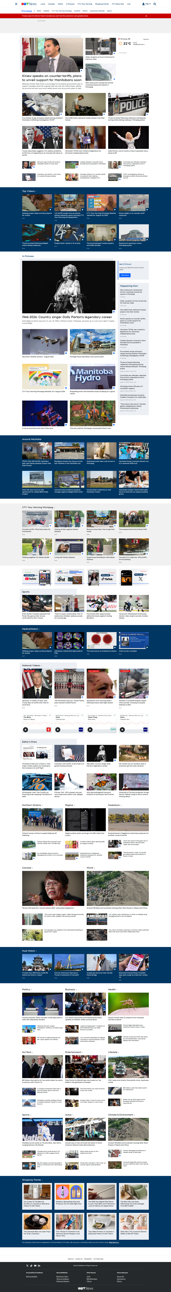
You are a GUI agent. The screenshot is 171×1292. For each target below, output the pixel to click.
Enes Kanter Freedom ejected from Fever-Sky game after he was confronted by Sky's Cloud (36, 616)
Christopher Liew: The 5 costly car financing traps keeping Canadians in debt (37, 795)
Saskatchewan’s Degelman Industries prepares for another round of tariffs (91, 855)
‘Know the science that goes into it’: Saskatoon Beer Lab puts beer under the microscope (135, 842)
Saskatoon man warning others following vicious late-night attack (100, 702)
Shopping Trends (102, 4)
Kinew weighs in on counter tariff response (131, 214)
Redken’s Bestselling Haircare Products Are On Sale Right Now (69, 1203)
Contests (77, 11)
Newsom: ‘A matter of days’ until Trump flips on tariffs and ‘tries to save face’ (35, 703)
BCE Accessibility (31, 1276)
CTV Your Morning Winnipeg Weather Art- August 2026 (43, 391)
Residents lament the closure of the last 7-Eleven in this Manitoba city (68, 462)
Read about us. (114, 1242)
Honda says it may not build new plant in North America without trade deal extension (83, 1144)
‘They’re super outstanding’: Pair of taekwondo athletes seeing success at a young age (68, 616)
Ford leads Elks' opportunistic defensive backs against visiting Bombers (99, 616)
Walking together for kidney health (35, 557)
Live (128, 4)
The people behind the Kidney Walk (133, 529)
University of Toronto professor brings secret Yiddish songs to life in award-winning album (134, 795)
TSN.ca (89, 1281)
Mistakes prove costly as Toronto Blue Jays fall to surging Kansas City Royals (41, 1144)
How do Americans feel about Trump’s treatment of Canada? (66, 974)
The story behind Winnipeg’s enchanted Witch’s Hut (90, 428)
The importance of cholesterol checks (101, 651)
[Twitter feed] (27, 1265)
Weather (46, 11)
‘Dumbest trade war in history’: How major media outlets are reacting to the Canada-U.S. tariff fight (36, 766)
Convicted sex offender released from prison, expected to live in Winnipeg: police (134, 163)
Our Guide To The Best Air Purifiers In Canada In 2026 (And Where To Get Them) (36, 1204)
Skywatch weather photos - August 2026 (38, 357)
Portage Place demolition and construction (87, 357)
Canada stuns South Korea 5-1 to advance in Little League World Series (48, 1153)
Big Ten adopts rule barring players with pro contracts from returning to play (49, 1164)
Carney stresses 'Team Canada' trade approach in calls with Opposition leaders (42, 1019)
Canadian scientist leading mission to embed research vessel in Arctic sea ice (49, 1102)
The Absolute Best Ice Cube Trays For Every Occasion (37, 1233)
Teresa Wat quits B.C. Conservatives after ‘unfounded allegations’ (48, 908)
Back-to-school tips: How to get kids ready (100, 530)
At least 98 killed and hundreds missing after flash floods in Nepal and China (117, 908)
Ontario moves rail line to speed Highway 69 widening (39, 834)
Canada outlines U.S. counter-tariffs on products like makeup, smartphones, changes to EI (92, 176)
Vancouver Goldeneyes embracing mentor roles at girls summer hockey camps (133, 616)
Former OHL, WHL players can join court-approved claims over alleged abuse (68, 795)
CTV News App (98, 1259)
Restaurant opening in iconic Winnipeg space (130, 244)
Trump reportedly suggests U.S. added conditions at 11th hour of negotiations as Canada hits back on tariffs (42, 153)
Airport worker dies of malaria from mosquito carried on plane (126, 1019)
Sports (109, 11)
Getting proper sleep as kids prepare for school (37, 214)
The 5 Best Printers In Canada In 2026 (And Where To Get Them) (101, 1233)
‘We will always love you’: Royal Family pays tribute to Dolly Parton (69, 702)
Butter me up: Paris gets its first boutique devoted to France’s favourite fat (134, 1101)
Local (43, 4)
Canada (51, 4)
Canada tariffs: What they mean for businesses (36, 530)
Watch (60, 4)
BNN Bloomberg (92, 1279)
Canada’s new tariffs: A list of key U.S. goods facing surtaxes (69, 765)
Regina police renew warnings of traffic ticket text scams (84, 834)
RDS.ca (119, 1281)
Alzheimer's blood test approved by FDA (68, 652)
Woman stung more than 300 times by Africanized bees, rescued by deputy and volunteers (135, 1038)
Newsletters (88, 1259)
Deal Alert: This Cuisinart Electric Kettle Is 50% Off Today (134, 1233)
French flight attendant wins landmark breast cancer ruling (133, 1026)
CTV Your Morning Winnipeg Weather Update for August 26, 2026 (101, 214)
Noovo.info (120, 1276)
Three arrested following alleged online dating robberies (35, 244)
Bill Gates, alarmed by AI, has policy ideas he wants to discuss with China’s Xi (42, 1081)
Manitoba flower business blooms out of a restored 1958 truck (134, 462)
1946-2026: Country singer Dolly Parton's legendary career (67, 317)
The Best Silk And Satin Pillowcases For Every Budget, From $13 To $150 (132, 1204)
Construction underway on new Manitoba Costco (99, 491)
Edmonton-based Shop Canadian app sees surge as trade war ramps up (133, 975)
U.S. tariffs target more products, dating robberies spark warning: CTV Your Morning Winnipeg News (69, 215)
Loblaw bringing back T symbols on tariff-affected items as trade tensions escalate (92, 1027)
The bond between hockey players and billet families (100, 244)
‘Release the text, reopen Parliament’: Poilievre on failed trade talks (50, 1027)
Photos (85, 11)
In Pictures (70, 4)
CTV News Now (118, 4)
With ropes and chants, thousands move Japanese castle (128, 1081)
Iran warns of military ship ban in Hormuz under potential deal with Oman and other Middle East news (129, 931)
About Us (71, 1259)
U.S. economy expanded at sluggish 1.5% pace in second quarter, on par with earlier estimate (92, 1039)
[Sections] (16, 4)
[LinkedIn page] (39, 1265)
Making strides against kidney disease (66, 530)
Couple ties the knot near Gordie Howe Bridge (99, 974)
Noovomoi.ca (121, 1279)
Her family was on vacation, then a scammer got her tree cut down (132, 765)
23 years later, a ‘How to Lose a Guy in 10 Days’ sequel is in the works (92, 1101)
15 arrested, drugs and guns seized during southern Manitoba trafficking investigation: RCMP (42, 119)
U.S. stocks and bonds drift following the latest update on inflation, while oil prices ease (83, 1019)
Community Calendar (97, 11)
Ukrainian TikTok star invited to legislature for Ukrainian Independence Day (83, 152)
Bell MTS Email (125, 264)
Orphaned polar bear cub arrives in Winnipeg (101, 462)
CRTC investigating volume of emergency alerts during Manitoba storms (135, 176)
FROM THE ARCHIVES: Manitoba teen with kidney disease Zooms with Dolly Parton (36, 463)
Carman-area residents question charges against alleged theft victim (68, 491)
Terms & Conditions (62, 1279)
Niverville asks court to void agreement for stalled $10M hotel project (35, 492)
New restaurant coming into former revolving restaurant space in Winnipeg (99, 85)
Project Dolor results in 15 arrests (67, 243)
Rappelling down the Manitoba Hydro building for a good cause (92, 393)
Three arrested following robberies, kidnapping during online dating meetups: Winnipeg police (127, 119)
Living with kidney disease (64, 557)
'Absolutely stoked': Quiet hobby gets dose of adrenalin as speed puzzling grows (133, 492)
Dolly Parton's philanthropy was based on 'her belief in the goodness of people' (83, 1081)
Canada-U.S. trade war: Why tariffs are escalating (133, 558)
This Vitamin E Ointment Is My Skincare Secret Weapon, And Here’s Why (68, 1234)
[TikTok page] (31, 1265)
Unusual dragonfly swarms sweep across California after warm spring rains (135, 1164)
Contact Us (79, 1259)
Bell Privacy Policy (62, 1276)
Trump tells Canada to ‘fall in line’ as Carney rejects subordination (93, 1164)
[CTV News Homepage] (28, 4)
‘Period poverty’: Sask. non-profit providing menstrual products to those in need (134, 854)
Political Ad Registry (62, 1281)
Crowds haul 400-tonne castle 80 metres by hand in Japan (35, 974)
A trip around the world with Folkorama (37, 428)
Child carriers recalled (128, 651)
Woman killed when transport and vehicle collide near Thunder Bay (49, 842)
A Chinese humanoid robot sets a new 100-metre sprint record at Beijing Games (49, 1090)
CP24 (88, 1276)
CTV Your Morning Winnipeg (62, 11)
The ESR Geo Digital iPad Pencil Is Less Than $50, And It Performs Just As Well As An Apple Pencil (101, 1204)
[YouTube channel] (35, 1265)
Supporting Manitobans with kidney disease (101, 558)
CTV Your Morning (85, 4)
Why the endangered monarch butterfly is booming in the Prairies (100, 793)
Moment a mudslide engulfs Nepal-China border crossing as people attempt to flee (133, 703)
